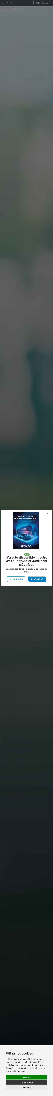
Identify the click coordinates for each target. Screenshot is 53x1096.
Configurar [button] (26, 1087)
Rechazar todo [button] (26, 1082)
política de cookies (31, 1068)
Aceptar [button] (26, 1077)
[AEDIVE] (26, 530)
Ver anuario (16, 579)
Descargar (37, 579)
